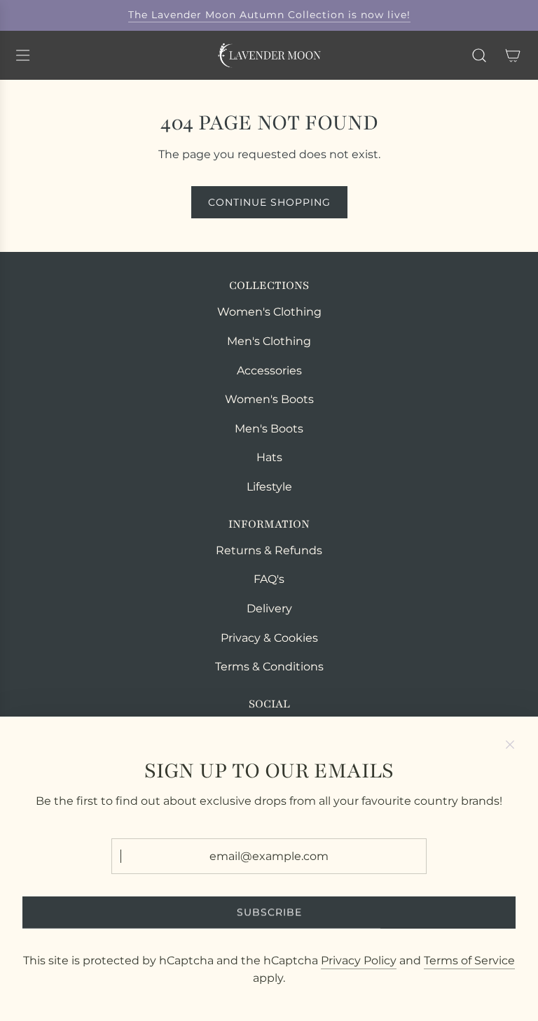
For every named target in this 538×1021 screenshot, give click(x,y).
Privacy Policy (358, 960)
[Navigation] (22, 55)
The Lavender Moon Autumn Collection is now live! (269, 14)
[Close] (510, 744)
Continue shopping (269, 202)
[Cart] (513, 55)
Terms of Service (469, 960)
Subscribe (269, 912)
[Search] (479, 55)
